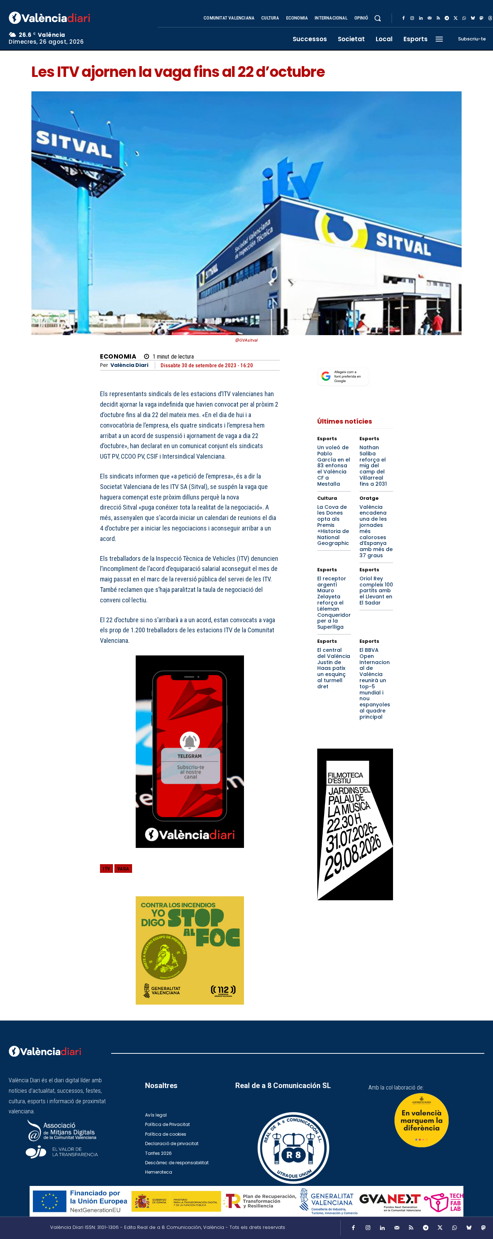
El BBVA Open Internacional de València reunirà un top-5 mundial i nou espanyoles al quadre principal (374, 683)
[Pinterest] (239, 874)
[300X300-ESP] (190, 950)
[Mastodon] (481, 18)
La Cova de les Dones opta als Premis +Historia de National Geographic (333, 525)
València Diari (129, 365)
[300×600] (355, 824)
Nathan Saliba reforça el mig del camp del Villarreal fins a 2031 (373, 466)
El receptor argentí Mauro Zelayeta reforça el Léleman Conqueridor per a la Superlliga (334, 603)
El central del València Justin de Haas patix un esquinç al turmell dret (333, 668)
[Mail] (429, 18)
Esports (327, 438)
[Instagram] (412, 18)
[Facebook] (403, 18)
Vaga (123, 868)
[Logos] (246, 1201)
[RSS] (438, 18)
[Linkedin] (420, 18)
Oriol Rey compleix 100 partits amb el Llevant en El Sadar (376, 590)
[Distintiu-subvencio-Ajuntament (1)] (421, 1120)
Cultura (327, 498)
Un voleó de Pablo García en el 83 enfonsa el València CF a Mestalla (333, 466)
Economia (118, 357)
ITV (106, 868)
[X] (455, 18)
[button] (377, 18)
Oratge (369, 498)
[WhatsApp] (464, 18)
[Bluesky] (472, 18)
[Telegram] (446, 18)
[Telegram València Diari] (190, 853)
